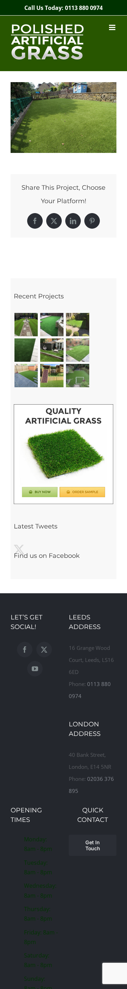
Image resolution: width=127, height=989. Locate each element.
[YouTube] (35, 668)
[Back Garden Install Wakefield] (52, 324)
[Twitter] (44, 649)
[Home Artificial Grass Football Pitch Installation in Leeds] (77, 375)
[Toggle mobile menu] (112, 27)
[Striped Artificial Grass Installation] (26, 324)
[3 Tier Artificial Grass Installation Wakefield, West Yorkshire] (52, 350)
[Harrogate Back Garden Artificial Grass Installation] (77, 350)
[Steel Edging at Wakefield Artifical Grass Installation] (77, 324)
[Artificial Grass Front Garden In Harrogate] (26, 350)
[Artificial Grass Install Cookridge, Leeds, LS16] (26, 375)
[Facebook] (24, 649)
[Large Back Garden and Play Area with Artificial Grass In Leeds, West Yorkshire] (52, 375)
